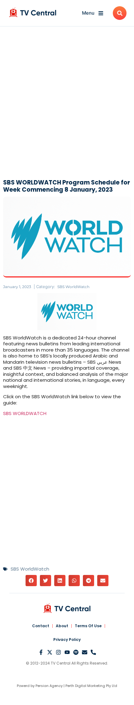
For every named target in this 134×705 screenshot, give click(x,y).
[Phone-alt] (93, 652)
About (62, 625)
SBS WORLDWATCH (24, 413)
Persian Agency (49, 685)
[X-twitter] (49, 652)
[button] (31, 580)
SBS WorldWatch (73, 286)
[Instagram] (58, 652)
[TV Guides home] (32, 12)
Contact (40, 625)
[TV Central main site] (67, 608)
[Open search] (120, 13)
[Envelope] (84, 652)
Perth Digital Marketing (85, 685)
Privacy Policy (67, 639)
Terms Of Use (88, 625)
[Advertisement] (67, 104)
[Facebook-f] (41, 652)
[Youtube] (67, 652)
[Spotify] (76, 652)
